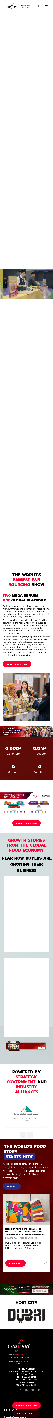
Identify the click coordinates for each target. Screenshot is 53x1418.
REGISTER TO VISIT (27, 1413)
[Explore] (46, 6)
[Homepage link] (19, 6)
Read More (15, 1263)
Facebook (14, 1390)
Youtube (33, 1390)
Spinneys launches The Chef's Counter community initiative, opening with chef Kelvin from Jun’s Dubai (25, 1231)
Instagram (20, 1390)
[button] (23, 1277)
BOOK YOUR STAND (17, 664)
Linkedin (26, 1390)
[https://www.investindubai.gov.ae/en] (26, 1315)
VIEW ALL (12, 1186)
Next (30, 1135)
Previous (23, 1135)
